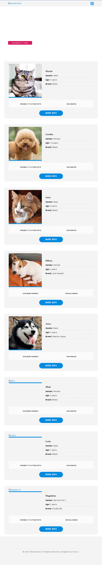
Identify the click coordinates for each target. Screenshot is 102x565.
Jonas (48, 324)
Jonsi (48, 197)
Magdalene (51, 496)
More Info (51, 113)
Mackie (49, 71)
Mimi (48, 387)
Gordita (49, 134)
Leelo (48, 441)
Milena (49, 260)
